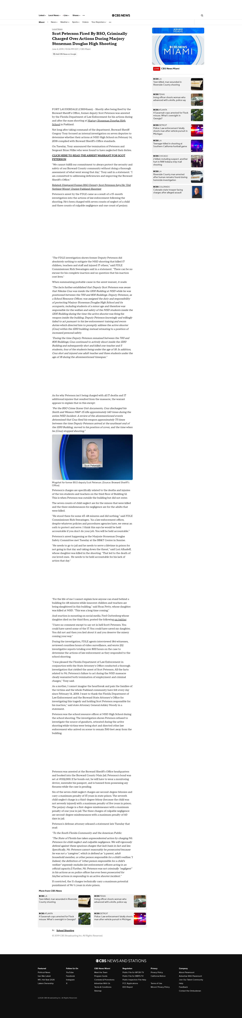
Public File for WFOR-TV (133, 972)
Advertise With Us (102, 983)
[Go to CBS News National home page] (121, 15)
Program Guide (100, 976)
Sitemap (97, 991)
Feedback (183, 987)
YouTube (70, 972)
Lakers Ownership (46, 983)
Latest (42, 15)
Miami (41, 22)
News (53, 22)
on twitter (120, 619)
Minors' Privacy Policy (160, 987)
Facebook (70, 976)
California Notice (158, 976)
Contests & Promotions (104, 980)
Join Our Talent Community (191, 980)
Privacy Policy (157, 972)
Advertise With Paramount (190, 976)
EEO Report (128, 987)
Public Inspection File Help (134, 980)
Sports (75, 22)
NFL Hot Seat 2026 (46, 980)
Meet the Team (100, 972)
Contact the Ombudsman (190, 991)
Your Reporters (98, 22)
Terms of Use (156, 983)
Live (66, 15)
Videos (85, 22)
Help (181, 983)
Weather (64, 22)
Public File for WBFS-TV (133, 976)
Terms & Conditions (102, 987)
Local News (53, 15)
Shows (76, 15)
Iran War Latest (44, 976)
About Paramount (186, 972)
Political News (44, 972)
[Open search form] (202, 15)
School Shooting (65, 930)
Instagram (70, 980)
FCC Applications (130, 983)
